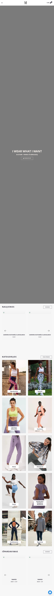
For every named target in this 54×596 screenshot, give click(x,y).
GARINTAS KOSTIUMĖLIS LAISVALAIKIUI (14, 334)
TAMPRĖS (14, 579)
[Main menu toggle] (2, 2)
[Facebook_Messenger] (50, 592)
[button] (5, 331)
